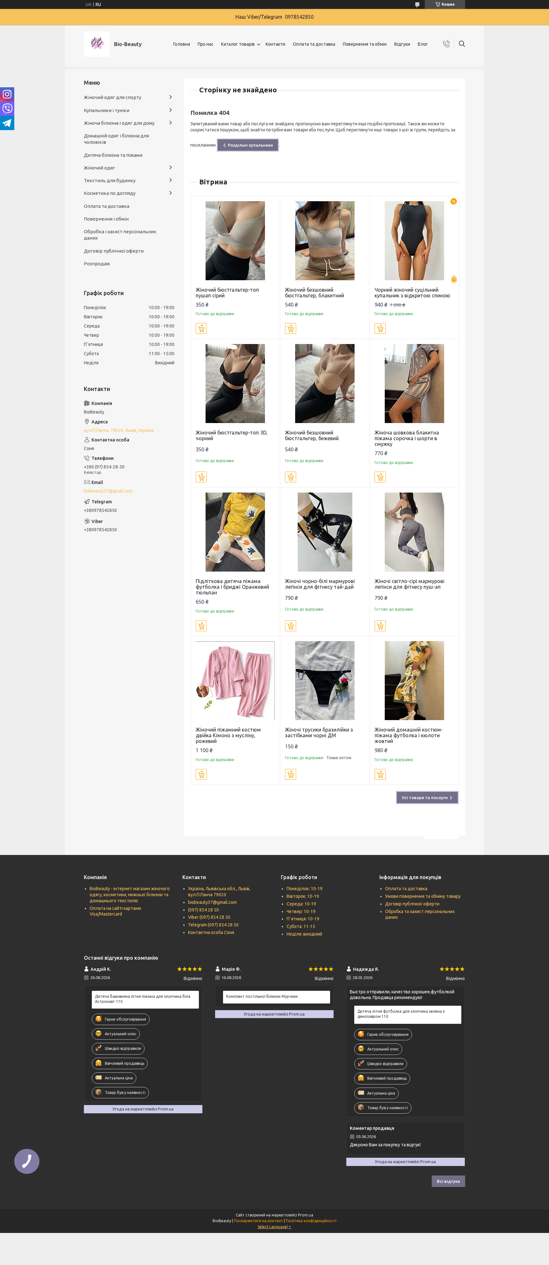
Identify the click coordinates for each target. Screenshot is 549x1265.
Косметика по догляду (109, 193)
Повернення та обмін (365, 44)
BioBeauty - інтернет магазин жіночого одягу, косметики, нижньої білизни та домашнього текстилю (130, 894)
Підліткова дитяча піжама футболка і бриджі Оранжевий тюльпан (232, 586)
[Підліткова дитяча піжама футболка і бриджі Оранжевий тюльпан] (235, 532)
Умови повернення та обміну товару (423, 896)
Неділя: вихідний (304, 934)
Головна (181, 44)
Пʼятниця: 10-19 (303, 918)
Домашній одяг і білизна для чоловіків (116, 139)
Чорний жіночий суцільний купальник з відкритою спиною (412, 292)
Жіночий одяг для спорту (112, 97)
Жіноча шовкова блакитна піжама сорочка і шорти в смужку (407, 438)
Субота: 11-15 (301, 926)
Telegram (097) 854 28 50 (213, 924)
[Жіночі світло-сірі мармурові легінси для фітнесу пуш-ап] (414, 532)
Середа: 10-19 (301, 903)
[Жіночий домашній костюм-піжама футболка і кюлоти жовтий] (414, 680)
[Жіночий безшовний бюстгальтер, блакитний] (324, 240)
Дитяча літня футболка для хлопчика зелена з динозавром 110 (401, 1013)
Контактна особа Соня (211, 932)
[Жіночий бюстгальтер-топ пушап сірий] (235, 240)
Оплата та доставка (314, 44)
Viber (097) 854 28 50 (209, 917)
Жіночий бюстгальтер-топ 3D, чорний (232, 435)
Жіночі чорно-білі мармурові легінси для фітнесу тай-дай (320, 584)
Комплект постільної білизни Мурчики (262, 996)
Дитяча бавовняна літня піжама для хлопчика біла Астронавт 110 (142, 998)
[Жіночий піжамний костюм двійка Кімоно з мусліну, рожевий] (235, 680)
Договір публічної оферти (114, 251)
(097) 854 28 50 (203, 909)
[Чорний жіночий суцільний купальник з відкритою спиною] (414, 240)
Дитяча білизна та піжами (113, 155)
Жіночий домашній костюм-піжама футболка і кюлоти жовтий (409, 735)
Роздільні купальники (250, 145)
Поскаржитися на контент (258, 1221)
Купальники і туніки (106, 110)
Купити (201, 328)
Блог (423, 44)
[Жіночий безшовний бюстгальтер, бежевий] (324, 383)
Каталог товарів (238, 44)
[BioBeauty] (96, 44)
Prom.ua (305, 1215)
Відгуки (402, 44)
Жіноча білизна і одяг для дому (119, 123)
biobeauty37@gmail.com (108, 490)
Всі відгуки (448, 1181)
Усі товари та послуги (425, 797)
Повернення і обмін (106, 219)
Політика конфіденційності (311, 1221)
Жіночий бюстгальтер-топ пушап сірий (227, 292)
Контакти (275, 44)
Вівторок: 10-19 (303, 896)
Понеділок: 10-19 (304, 888)
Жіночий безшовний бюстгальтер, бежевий (312, 435)
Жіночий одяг (99, 167)
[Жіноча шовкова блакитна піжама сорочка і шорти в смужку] (414, 383)
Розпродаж (97, 263)
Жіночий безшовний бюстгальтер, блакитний (314, 292)
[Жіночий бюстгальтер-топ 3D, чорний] (235, 383)
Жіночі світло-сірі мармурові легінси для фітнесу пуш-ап (409, 584)
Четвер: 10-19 (301, 911)
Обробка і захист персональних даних (120, 235)
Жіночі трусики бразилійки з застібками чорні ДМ (319, 732)
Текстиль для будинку (109, 180)
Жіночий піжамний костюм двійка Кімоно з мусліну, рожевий (228, 735)
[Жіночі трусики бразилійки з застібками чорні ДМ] (324, 680)
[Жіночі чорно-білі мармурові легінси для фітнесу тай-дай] (324, 532)
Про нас (206, 44)
